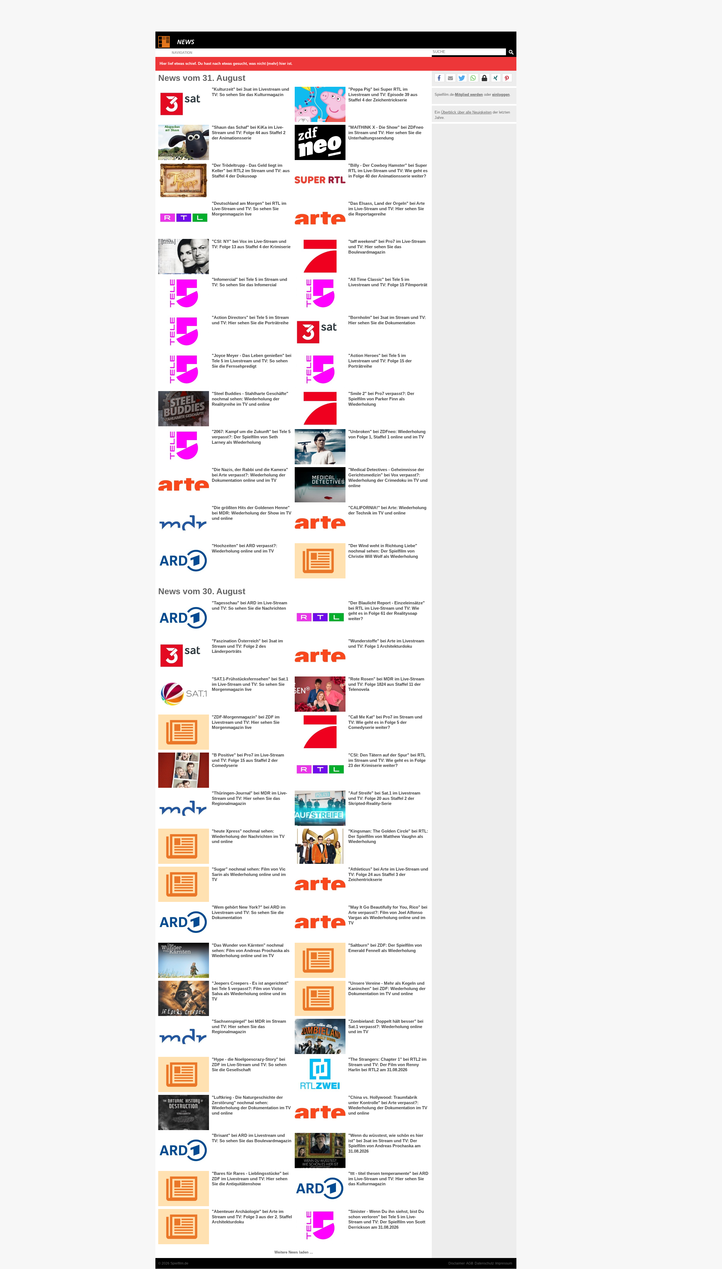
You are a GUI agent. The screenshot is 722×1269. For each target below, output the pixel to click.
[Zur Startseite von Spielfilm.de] (164, 46)
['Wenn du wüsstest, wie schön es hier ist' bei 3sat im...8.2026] (320, 1150)
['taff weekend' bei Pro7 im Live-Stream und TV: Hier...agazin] (320, 256)
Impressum (503, 1263)
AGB (469, 1263)
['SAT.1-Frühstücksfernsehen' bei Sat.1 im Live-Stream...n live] (183, 694)
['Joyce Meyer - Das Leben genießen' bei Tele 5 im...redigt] (183, 370)
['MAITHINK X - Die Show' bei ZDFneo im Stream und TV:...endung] (320, 142)
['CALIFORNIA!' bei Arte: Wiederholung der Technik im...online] (320, 522)
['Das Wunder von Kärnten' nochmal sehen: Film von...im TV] (183, 960)
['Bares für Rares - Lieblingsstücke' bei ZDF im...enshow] (183, 1188)
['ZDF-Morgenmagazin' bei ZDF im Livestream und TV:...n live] (183, 732)
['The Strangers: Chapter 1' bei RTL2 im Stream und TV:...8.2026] (320, 1074)
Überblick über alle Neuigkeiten (466, 112)
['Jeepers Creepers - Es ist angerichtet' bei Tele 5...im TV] (183, 998)
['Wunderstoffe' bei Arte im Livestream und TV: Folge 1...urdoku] (320, 656)
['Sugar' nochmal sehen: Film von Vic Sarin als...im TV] (183, 884)
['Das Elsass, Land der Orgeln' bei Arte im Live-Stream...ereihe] (320, 218)
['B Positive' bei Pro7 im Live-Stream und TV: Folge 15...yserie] (183, 770)
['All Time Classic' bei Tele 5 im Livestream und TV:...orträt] (320, 294)
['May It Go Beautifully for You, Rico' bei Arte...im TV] (320, 922)
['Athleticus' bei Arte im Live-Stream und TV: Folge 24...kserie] (320, 884)
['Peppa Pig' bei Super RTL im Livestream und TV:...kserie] (320, 104)
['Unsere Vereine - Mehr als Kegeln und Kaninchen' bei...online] (320, 998)
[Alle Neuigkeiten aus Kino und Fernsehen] (206, 42)
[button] (439, 78)
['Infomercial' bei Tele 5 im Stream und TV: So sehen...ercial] (183, 294)
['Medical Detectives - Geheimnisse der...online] (320, 484)
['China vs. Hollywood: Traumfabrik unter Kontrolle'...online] (320, 1112)
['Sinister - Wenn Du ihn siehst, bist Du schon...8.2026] (320, 1226)
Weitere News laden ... (293, 1252)
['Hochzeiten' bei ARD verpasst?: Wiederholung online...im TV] (183, 560)
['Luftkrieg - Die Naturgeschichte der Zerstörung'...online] (183, 1112)
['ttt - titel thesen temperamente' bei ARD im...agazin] (320, 1188)
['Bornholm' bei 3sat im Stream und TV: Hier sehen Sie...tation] (320, 332)
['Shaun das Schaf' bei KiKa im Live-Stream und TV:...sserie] (183, 142)
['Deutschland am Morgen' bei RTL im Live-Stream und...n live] (183, 218)
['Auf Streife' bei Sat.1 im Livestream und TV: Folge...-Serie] (320, 808)
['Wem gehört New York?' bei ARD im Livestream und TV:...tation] (183, 922)
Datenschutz (484, 1263)
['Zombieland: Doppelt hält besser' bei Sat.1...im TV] (320, 1036)
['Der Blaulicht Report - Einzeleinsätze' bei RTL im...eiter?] (320, 618)
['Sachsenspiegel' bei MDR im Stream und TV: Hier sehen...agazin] (183, 1036)
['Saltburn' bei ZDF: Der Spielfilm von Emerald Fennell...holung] (320, 960)
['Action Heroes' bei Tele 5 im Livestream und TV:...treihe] (320, 370)
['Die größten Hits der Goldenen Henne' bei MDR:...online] (183, 522)
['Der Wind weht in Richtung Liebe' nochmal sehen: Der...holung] (320, 560)
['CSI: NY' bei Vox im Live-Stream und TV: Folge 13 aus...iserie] (183, 256)
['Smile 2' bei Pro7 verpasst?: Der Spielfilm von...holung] (320, 408)
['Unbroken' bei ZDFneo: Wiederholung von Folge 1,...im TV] (320, 446)
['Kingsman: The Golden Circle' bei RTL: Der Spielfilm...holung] (320, 846)
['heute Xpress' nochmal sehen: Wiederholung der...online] (183, 846)
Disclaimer (456, 1263)
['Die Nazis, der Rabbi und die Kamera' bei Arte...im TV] (183, 484)
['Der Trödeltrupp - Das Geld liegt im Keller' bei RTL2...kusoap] (183, 180)
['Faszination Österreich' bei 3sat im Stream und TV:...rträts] (183, 656)
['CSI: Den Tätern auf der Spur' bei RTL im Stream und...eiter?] (320, 770)
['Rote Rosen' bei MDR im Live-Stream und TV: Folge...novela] (320, 694)
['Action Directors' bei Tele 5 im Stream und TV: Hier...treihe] (183, 332)
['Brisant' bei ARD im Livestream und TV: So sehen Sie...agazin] (183, 1150)
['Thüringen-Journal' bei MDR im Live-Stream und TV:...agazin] (183, 808)
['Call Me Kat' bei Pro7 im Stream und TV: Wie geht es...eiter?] (320, 732)
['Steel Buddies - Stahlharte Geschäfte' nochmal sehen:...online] (183, 408)
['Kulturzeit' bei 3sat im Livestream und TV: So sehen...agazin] (183, 104)
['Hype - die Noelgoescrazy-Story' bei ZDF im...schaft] (183, 1074)
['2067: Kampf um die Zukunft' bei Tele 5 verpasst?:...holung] (183, 446)
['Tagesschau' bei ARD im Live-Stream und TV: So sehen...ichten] (183, 618)
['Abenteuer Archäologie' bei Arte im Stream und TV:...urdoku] (183, 1226)
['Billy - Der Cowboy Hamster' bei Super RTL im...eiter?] (320, 180)
